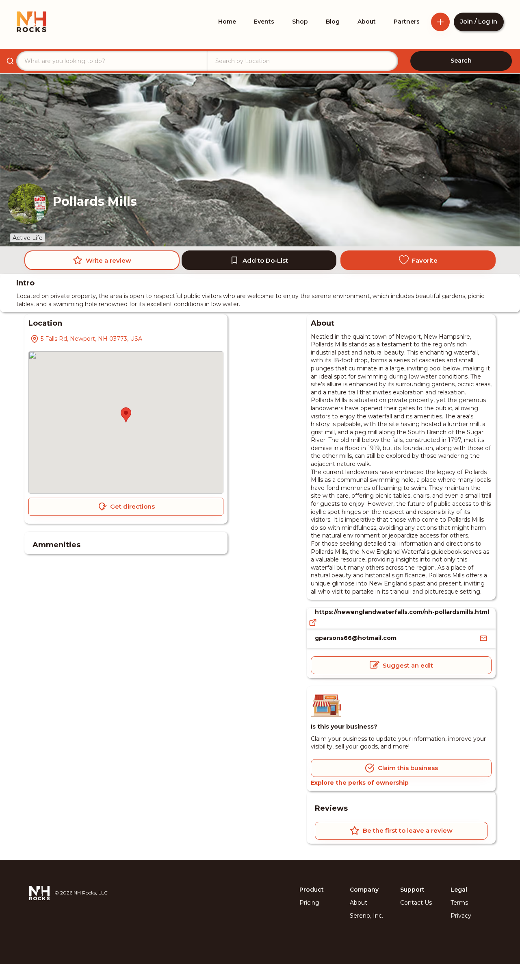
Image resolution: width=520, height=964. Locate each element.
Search (461, 60)
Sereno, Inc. (366, 915)
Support (412, 889)
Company (364, 889)
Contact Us (416, 902)
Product (311, 889)
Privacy (461, 915)
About (358, 902)
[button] (126, 414)
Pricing (309, 902)
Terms (459, 902)
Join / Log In (478, 21)
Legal (459, 889)
